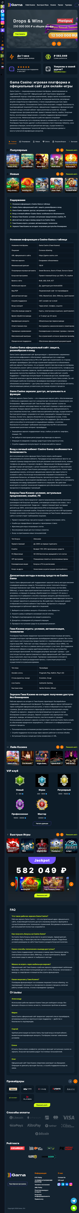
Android (2, 71)
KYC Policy (38, 1177)
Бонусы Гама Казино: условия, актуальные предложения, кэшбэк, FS (39, 217)
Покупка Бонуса (60, 141)
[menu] (2, 2)
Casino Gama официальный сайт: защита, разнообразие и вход (36, 207)
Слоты (47, 141)
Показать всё (42, 895)
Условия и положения (42, 1184)
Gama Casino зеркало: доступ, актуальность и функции (33, 210)
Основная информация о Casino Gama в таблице (31, 204)
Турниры (68, 5)
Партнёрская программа (17, 1184)
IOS (3, 74)
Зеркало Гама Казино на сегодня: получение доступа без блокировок (39, 226)
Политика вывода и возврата (41, 1191)
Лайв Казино (30, 5)
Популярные (26, 141)
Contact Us (61, 1177)
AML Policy (38, 1187)
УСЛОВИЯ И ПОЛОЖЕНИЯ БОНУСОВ (43, 1181)
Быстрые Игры (43, 5)
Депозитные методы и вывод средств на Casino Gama (33, 220)
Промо (60, 5)
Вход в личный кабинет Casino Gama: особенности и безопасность (38, 214)
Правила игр (39, 1199)
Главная (13, 141)
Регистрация (20, 34)
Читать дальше (42, 823)
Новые (37, 141)
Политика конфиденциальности (42, 1195)
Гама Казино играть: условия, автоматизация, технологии (34, 223)
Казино (53, 5)
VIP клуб (61, 1180)
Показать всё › (71, 150)
